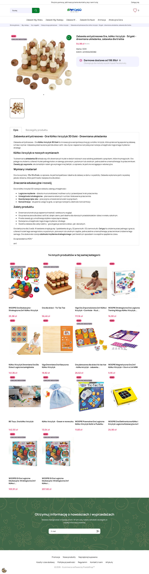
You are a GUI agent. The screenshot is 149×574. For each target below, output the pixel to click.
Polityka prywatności (66, 562)
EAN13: (79, 52)
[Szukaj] (36, 10)
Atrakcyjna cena (116, 20)
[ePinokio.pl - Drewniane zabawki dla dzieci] (74, 10)
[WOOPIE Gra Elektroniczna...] (136, 384)
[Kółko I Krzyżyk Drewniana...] (37, 328)
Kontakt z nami (96, 562)
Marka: (79, 49)
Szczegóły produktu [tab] (37, 130)
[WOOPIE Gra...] (37, 271)
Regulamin (82, 562)
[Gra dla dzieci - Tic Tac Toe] (70, 271)
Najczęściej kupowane (87, 557)
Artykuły (109, 562)
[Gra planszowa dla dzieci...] (103, 328)
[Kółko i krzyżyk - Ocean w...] (70, 384)
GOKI (84, 49)
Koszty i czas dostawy (45, 562)
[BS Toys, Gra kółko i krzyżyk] (37, 384)
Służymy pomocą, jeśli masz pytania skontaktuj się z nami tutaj (74, 2)
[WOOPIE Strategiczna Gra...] (136, 271)
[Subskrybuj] (98, 531)
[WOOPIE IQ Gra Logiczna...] (37, 441)
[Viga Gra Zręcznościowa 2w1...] (103, 271)
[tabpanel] (41, 65)
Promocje (56, 557)
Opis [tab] (15, 130)
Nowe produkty (69, 557)
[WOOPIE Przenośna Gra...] (103, 384)
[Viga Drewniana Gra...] (70, 328)
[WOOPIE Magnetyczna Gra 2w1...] (136, 328)
